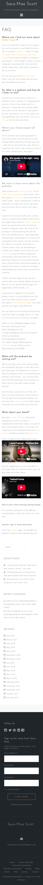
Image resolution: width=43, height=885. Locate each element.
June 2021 (10, 636)
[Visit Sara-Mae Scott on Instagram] (5, 731)
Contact (35, 872)
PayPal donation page (21, 302)
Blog (37, 868)
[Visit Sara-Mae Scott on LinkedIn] (18, 731)
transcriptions (17, 197)
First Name (9, 765)
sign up (19, 401)
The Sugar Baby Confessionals (15, 54)
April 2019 (10, 651)
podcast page (28, 76)
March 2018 (11, 678)
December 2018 (13, 655)
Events (7, 872)
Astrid (35, 876)
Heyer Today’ (31, 222)
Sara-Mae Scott (21, 4)
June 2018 (10, 667)
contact (14, 530)
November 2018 (13, 659)
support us (20, 51)
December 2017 (13, 686)
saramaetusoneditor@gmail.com (21, 845)
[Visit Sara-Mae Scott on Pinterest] (14, 731)
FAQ (16, 872)
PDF (25, 101)
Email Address (11, 753)
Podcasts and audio (12, 868)
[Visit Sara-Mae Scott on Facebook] (22, 731)
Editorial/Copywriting (21, 865)
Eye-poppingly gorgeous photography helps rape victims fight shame (20, 604)
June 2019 (10, 643)
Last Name (9, 777)
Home (12, 862)
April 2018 (10, 674)
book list (6, 254)
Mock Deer (33, 433)
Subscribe (6, 345)
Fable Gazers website (11, 194)
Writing (28, 868)
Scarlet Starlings (18, 417)
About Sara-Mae (26, 862)
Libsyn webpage (26, 191)
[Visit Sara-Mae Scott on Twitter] (10, 731)
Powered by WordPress (13, 876)
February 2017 (12, 697)
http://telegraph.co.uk (16, 611)
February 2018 (12, 682)
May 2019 (10, 647)
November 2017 (13, 690)
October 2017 (12, 694)
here (28, 288)
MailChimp (26, 804)
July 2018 (10, 663)
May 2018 (10, 670)
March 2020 (11, 640)
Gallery (25, 872)
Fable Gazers (9, 40)
